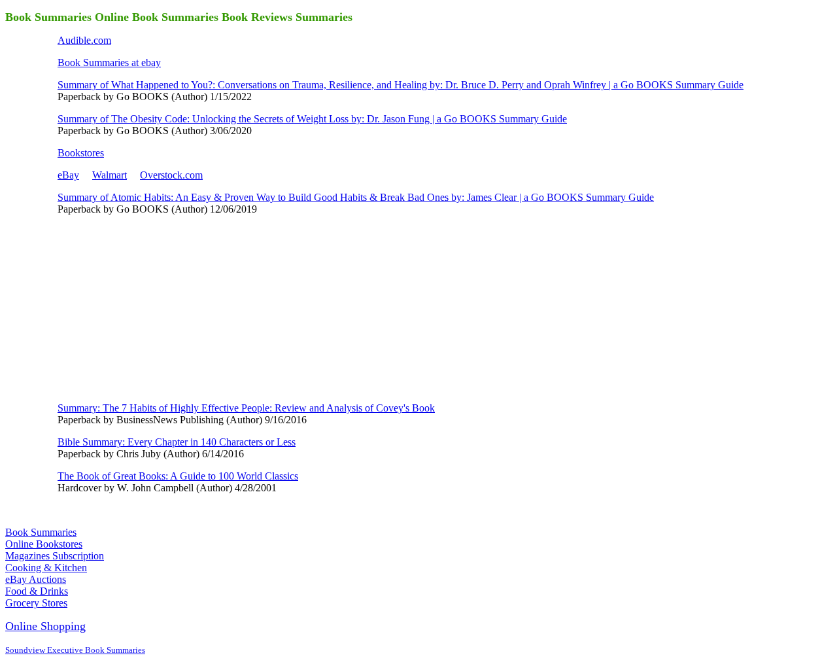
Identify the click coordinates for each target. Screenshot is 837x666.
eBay (68, 175)
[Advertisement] (156, 307)
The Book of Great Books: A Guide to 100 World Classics (178, 476)
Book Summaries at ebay (109, 62)
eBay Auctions (35, 579)
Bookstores (81, 152)
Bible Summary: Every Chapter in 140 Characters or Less (177, 441)
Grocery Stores (36, 602)
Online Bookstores (43, 544)
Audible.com (84, 40)
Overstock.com (171, 175)
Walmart (109, 175)
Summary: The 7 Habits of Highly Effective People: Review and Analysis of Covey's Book (246, 407)
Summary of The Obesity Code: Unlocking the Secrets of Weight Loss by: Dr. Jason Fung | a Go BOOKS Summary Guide (312, 118)
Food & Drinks (36, 591)
